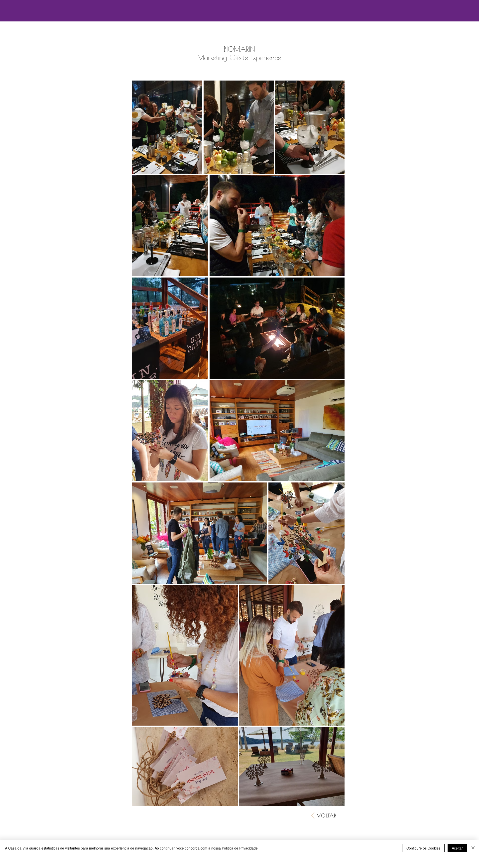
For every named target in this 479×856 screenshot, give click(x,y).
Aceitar (457, 848)
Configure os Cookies (423, 848)
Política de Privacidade (240, 848)
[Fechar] (473, 848)
